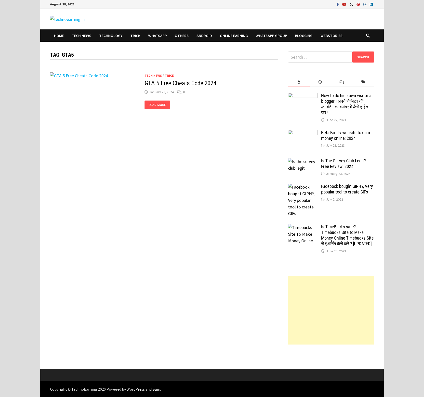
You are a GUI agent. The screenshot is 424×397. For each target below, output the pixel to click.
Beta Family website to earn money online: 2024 (345, 135)
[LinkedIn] (371, 4)
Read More (157, 105)
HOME (59, 35)
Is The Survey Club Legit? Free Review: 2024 (343, 163)
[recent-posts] (320, 82)
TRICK (135, 35)
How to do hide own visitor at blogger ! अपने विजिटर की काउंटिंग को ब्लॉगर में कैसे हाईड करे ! (347, 104)
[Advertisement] (331, 310)
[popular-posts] (298, 82)
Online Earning (234, 35)
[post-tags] (363, 82)
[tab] (298, 82)
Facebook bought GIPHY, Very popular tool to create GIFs (347, 189)
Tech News (81, 35)
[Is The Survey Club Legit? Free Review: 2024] (303, 161)
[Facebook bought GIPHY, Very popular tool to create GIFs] (303, 187)
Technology (110, 35)
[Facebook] (338, 4)
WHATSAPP (157, 35)
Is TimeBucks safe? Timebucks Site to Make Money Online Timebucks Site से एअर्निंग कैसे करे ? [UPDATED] (347, 235)
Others (182, 35)
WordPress (136, 389)
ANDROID (204, 35)
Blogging (304, 35)
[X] (351, 4)
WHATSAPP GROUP (271, 35)
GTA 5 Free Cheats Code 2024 (180, 83)
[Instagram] (365, 4)
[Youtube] (344, 4)
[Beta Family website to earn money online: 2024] (303, 133)
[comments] (341, 82)
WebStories (331, 35)
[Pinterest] (358, 4)
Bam (156, 389)
